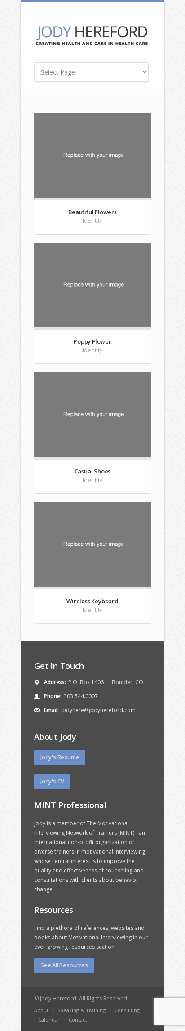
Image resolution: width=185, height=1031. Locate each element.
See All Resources (64, 965)
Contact (78, 1019)
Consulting (127, 1010)
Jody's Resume (59, 757)
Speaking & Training (81, 1010)
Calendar (49, 1019)
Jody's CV (52, 781)
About (41, 1010)
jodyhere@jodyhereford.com (98, 710)
